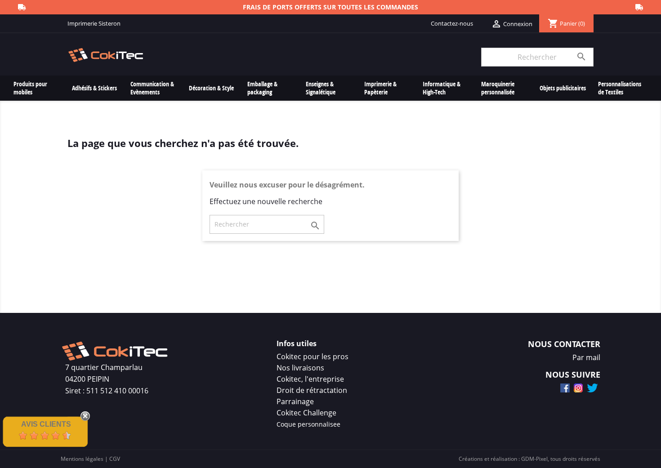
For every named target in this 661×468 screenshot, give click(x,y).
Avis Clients (46, 424)
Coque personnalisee (308, 424)
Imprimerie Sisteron (94, 23)
